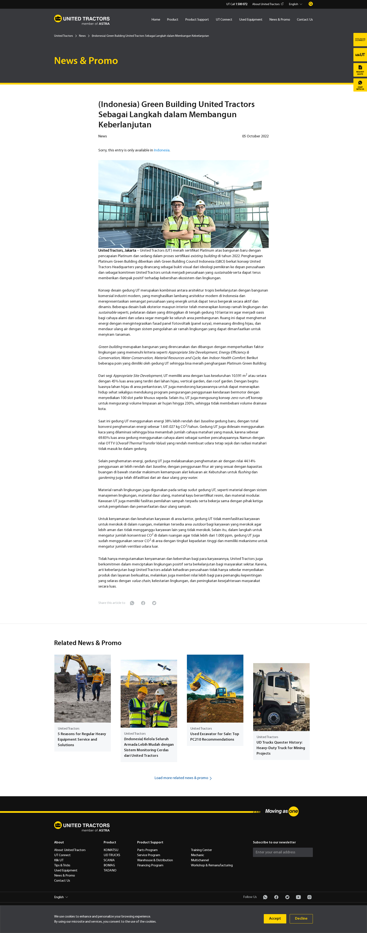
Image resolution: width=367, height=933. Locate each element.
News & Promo (279, 19)
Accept (275, 919)
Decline (301, 919)
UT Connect (224, 19)
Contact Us (305, 19)
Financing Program (150, 865)
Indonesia (161, 150)
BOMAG (109, 865)
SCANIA (109, 860)
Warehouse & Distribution (155, 860)
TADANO (110, 870)
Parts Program (147, 850)
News (82, 36)
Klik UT (59, 860)
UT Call (236, 4)
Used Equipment (251, 19)
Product (172, 19)
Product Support (197, 19)
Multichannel (200, 860)
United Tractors (63, 36)
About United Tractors (266, 4)
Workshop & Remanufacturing (212, 865)
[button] (296, 4)
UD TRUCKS (112, 855)
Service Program (148, 855)
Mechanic (197, 855)
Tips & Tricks (62, 865)
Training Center (201, 850)
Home (155, 19)
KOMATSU (111, 850)
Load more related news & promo (181, 778)
